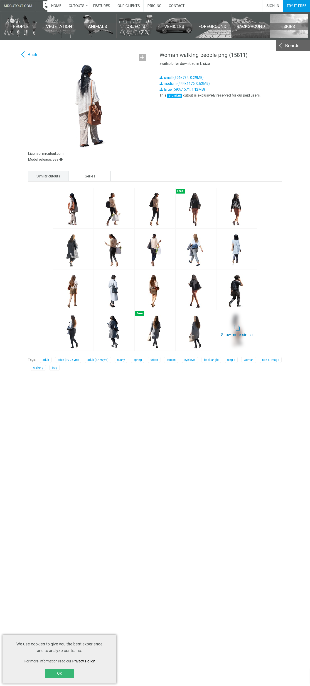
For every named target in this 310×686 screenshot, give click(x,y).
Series (90, 176)
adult (45, 359)
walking (38, 367)
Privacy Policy (83, 661)
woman (248, 359)
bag (54, 367)
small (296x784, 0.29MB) (183, 77)
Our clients (129, 6)
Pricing (154, 6)
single (231, 359)
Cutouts (76, 6)
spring (137, 359)
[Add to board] (142, 57)
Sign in (272, 6)
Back (32, 54)
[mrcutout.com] (23, 6)
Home (56, 6)
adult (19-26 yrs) (68, 359)
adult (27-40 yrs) (97, 359)
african (171, 359)
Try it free (296, 6)
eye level (189, 359)
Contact (177, 6)
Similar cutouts (48, 176)
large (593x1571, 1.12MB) (184, 89)
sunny (121, 359)
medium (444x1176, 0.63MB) (186, 83)
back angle (211, 359)
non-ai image (270, 359)
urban (154, 359)
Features (101, 6)
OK (59, 673)
